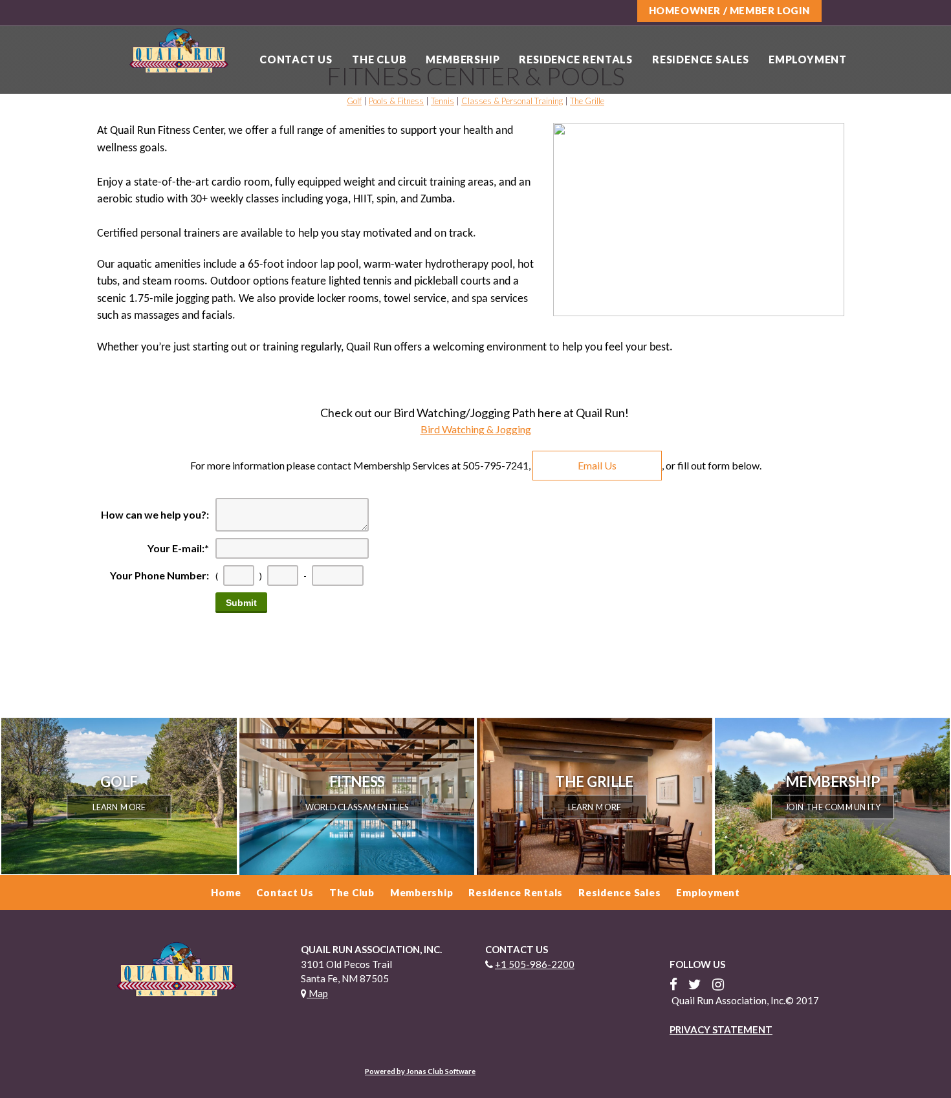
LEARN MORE (119, 807)
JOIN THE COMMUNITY (832, 807)
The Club (379, 59)
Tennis (442, 101)
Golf (354, 101)
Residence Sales (700, 59)
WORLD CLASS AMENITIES (356, 807)
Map (317, 993)
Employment (808, 59)
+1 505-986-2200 (534, 964)
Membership (462, 59)
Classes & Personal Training (512, 101)
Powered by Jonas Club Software (420, 1071)
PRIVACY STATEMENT (721, 1029)
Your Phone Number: (159, 575)
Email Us (597, 465)
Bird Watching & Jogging (476, 429)
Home (226, 892)
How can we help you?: (155, 514)
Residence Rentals (576, 59)
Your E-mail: (178, 548)
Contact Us (296, 59)
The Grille (587, 101)
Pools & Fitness (396, 101)
